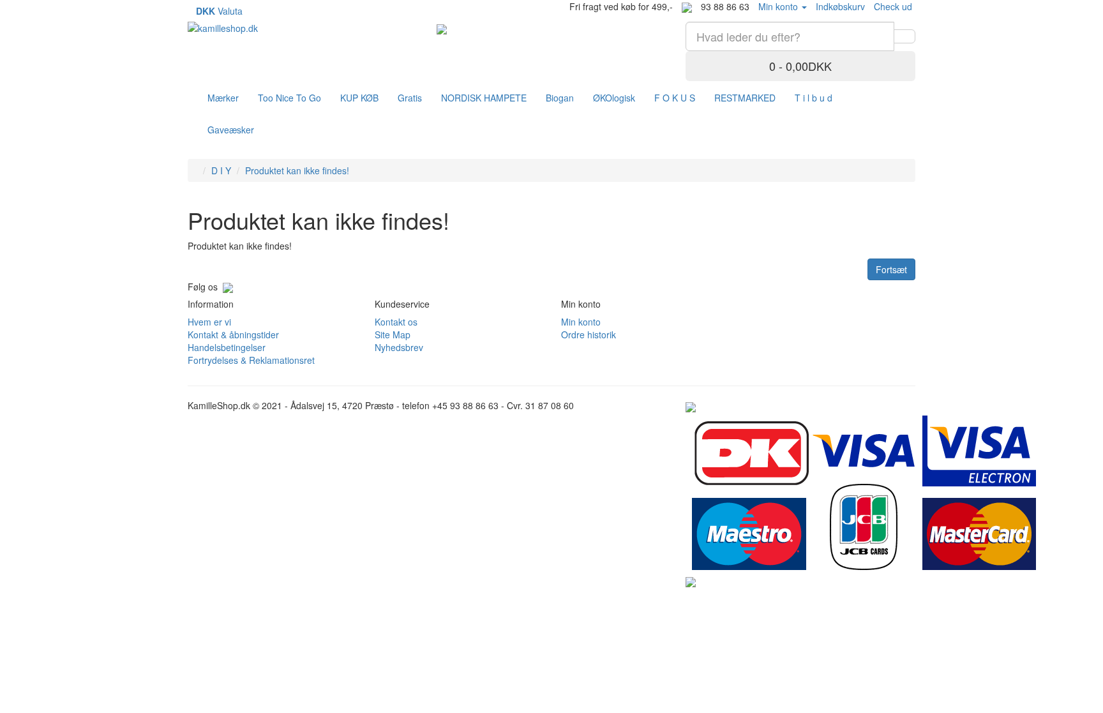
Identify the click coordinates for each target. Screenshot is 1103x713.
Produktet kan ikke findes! (297, 170)
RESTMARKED (745, 97)
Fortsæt (891, 269)
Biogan (560, 97)
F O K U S (674, 97)
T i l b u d (813, 97)
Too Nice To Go (289, 97)
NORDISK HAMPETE (484, 97)
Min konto (581, 321)
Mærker (223, 97)
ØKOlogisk (614, 97)
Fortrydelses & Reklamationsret (251, 360)
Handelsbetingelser (227, 347)
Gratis (410, 97)
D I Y (221, 170)
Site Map (392, 334)
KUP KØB (359, 97)
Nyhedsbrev (399, 347)
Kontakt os (396, 321)
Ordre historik (588, 334)
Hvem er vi (209, 321)
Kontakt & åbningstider (233, 334)
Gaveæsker (230, 129)
